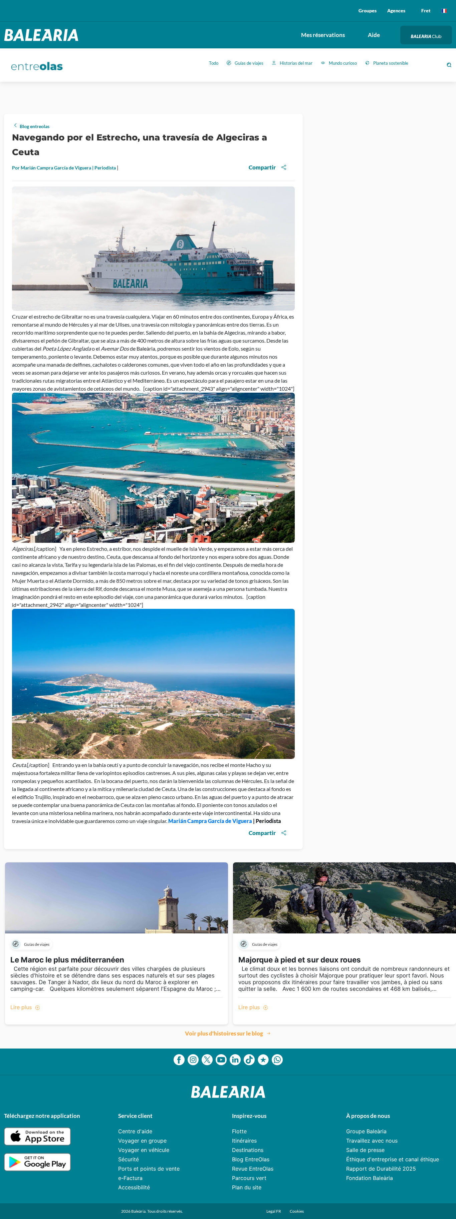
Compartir (262, 167)
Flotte (239, 1131)
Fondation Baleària (369, 1178)
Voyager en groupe (142, 1140)
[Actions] (444, 10)
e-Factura (130, 1178)
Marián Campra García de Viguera (210, 821)
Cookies (297, 1211)
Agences (396, 10)
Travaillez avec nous (372, 1140)
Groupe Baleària (366, 1131)
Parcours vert (249, 1178)
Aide (374, 34)
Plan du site (246, 1187)
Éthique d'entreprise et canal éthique (392, 1159)
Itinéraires (244, 1140)
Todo (213, 63)
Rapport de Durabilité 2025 (381, 1168)
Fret (426, 10)
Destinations (247, 1150)
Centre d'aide (135, 1131)
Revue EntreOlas (252, 1168)
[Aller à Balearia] (43, 35)
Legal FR (274, 1211)
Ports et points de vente (149, 1168)
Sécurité (128, 1159)
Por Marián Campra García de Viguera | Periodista (64, 167)
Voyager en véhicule (143, 1150)
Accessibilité (134, 1187)
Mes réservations (323, 34)
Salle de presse (365, 1150)
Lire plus (21, 1007)
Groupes (368, 10)
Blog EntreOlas (250, 1159)
